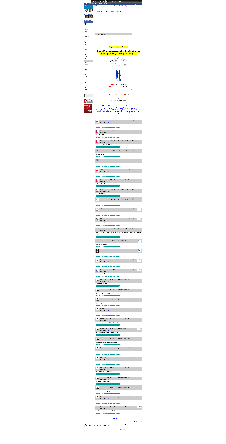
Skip (96, 36)
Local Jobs (114, 1)
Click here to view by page (118, 418)
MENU (139, 1)
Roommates (101, 1)
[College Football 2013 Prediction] (91, 11)
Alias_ (101, 120)
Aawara (101, 169)
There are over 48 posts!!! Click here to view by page (118, 8)
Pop (85, 24)
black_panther (103, 347)
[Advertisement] (147, 19)
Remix (86, 38)
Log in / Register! (138, 4)
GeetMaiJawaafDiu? (104, 150)
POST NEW (96, 5)
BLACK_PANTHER (103, 289)
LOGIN (120, 1)
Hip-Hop (86, 26)
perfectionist (102, 249)
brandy (101, 259)
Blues (86, 51)
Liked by (139, 209)
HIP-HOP (107, 122)
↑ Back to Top (220, 441)
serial (101, 228)
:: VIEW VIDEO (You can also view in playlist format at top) (108, 127)
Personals (94, 1)
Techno (86, 56)
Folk (86, 31)
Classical (86, 29)
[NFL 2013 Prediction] (86, 11)
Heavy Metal (87, 36)
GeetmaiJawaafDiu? (104, 159)
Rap (85, 62)
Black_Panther (103, 279)
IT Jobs (107, 1)
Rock (86, 34)
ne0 (101, 208)
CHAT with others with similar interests (89, 96)
